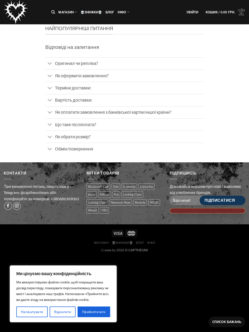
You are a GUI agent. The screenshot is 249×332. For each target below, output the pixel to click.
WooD (92, 210)
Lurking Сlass (97, 202)
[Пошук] (53, 12)
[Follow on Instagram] (17, 206)
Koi (116, 194)
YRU (104, 210)
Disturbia (146, 187)
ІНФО (122, 12)
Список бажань (226, 322)
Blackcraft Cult (98, 187)
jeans (91, 194)
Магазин (66, 12)
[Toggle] (50, 64)
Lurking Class (132, 194)
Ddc (116, 187)
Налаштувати (32, 312)
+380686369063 (65, 198)
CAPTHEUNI (138, 250)
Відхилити (62, 312)
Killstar (105, 194)
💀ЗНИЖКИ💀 (91, 12)
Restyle (140, 202)
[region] (63, 293)
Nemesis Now (121, 202)
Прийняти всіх (94, 312)
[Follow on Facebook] (8, 206)
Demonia (129, 187)
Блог (110, 12)
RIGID (154, 202)
